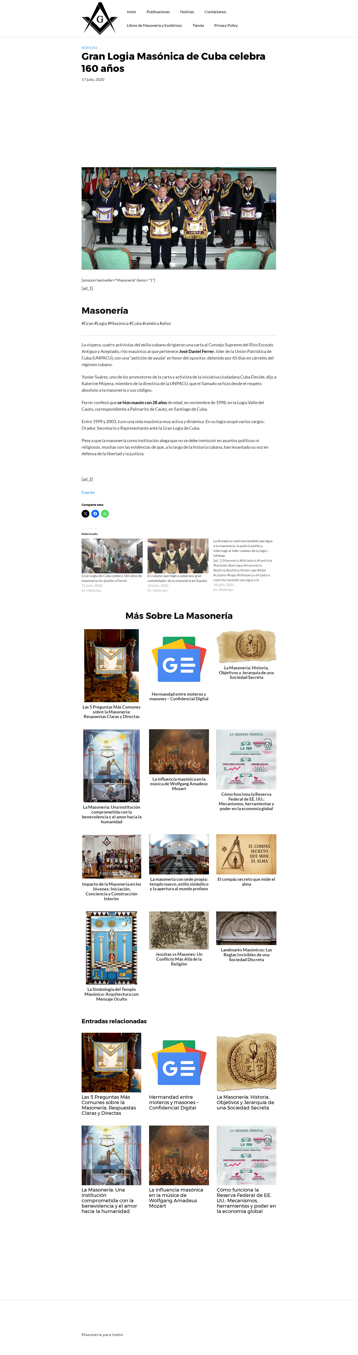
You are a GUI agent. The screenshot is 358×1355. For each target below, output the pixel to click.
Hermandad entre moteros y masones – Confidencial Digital (178, 696)
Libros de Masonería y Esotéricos (154, 25)
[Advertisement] (179, 130)
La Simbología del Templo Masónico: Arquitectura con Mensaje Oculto (112, 994)
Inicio (131, 11)
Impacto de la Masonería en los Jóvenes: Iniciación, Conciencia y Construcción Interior (111, 891)
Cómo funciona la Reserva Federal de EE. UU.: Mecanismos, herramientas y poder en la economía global (246, 801)
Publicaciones (158, 11)
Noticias (187, 11)
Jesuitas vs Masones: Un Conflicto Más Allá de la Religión (179, 959)
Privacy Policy (226, 25)
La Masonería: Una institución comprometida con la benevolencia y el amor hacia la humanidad (111, 814)
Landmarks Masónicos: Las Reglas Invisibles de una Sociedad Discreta (246, 954)
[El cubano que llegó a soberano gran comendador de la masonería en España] (178, 556)
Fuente (88, 492)
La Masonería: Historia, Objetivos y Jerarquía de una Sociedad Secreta (246, 672)
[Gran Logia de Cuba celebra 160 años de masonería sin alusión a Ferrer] (112, 556)
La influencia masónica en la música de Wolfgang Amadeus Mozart (179, 783)
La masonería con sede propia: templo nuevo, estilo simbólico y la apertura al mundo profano (179, 883)
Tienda (198, 25)
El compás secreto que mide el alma (246, 881)
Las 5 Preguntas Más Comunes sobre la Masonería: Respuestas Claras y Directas (112, 711)
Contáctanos (215, 11)
